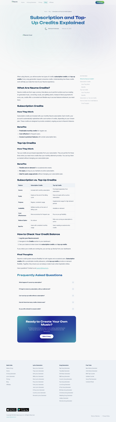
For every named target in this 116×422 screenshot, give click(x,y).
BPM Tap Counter (90, 373)
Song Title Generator (91, 379)
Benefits (83, 87)
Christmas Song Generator (66, 392)
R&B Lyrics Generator (38, 376)
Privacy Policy (106, 416)
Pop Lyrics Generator (38, 382)
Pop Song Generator (64, 382)
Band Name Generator (91, 368)
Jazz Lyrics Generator (38, 387)
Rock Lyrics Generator (38, 379)
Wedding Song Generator (65, 395)
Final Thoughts (85, 103)
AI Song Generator (31, 2)
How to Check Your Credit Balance (89, 100)
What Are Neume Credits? (87, 79)
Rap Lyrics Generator (38, 368)
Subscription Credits (85, 81)
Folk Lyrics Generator (38, 384)
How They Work (85, 84)
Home (22, 2)
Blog (45, 2)
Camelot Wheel (90, 382)
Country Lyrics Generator (39, 392)
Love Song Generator (64, 384)
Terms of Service (95, 416)
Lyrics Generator (10, 376)
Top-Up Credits (84, 89)
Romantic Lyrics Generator (39, 395)
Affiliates (51, 2)
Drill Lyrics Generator (38, 373)
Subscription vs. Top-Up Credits (88, 98)
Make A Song (47, 336)
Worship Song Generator (65, 401)
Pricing (40, 2)
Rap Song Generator (64, 368)
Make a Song (9, 368)
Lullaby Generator (63, 398)
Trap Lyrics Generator (38, 371)
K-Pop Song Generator (65, 387)
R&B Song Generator (64, 376)
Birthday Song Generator (65, 390)
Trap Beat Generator (64, 371)
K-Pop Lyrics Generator (39, 390)
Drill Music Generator (64, 373)
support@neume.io (42, 268)
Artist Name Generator (91, 371)
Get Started (99, 2)
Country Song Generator (65, 379)
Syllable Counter (90, 376)
